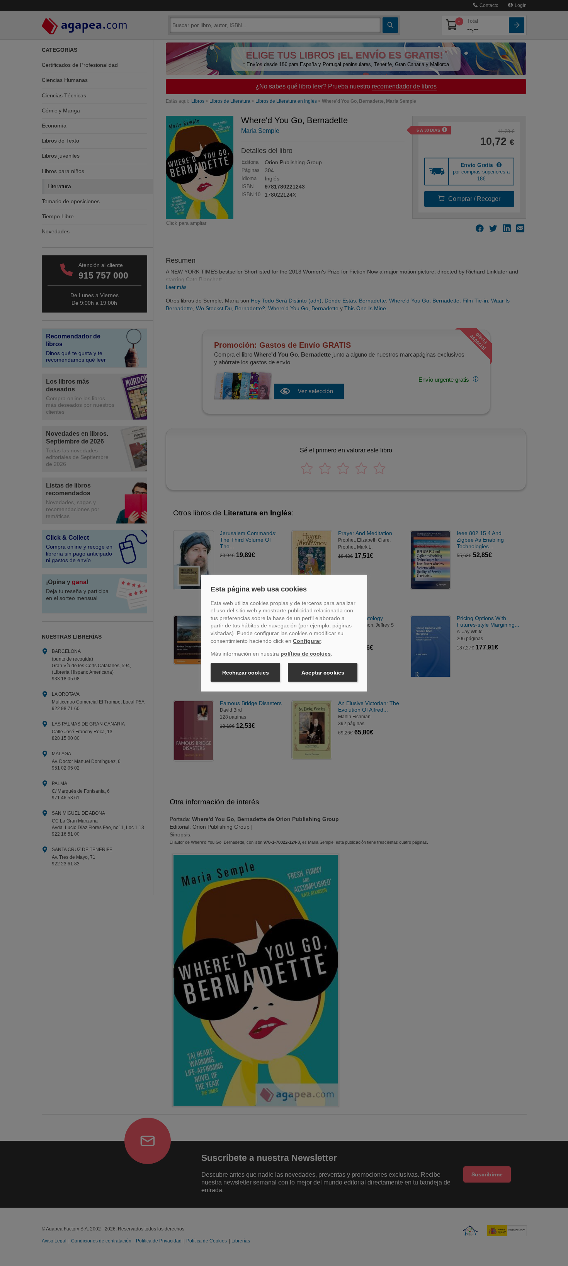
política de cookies (306, 654)
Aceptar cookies (322, 673)
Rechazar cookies (245, 673)
